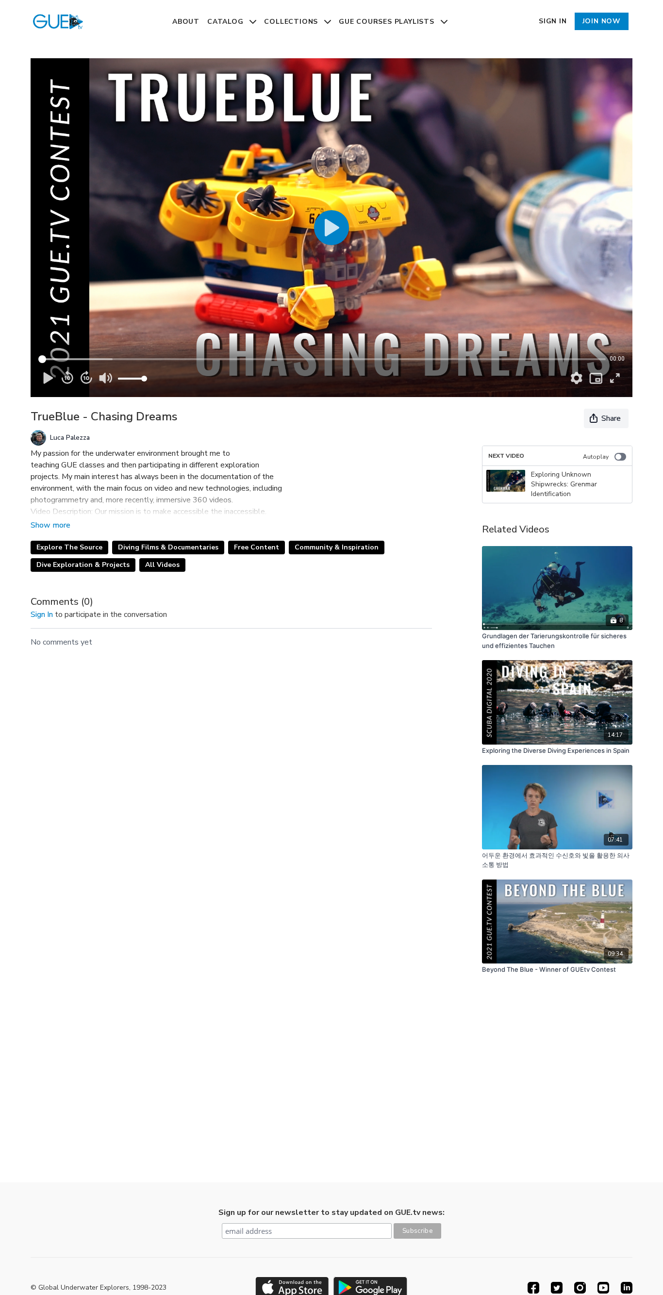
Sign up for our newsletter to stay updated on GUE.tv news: (331, 1212)
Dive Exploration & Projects (83, 564)
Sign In (553, 21)
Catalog (226, 21)
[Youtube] (603, 1288)
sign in (42, 614)
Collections (292, 21)
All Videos (162, 564)
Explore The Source (69, 547)
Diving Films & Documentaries (168, 547)
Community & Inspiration (337, 547)
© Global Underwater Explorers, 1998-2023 (98, 1287)
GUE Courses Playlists (388, 21)
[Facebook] (533, 1288)
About (185, 21)
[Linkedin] (626, 1288)
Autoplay (596, 457)
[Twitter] (557, 1288)
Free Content (256, 547)
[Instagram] (580, 1288)
